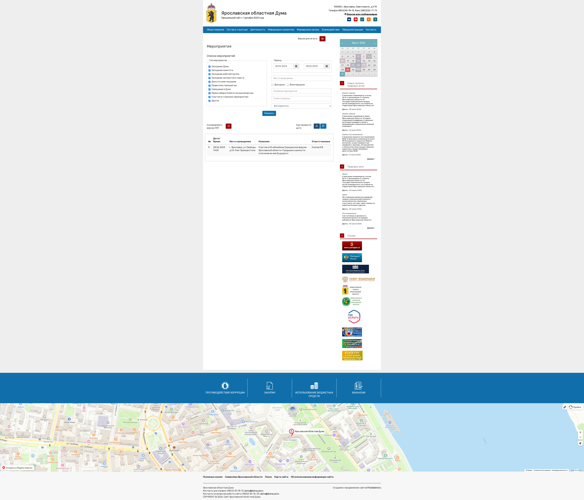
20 (358, 65)
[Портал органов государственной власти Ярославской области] (358, 245)
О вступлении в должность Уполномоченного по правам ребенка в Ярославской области (356, 218)
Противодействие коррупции (225, 392)
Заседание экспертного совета (228, 78)
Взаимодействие (331, 29)
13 (358, 61)
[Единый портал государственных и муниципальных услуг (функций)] (358, 317)
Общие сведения (215, 29)
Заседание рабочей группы (225, 74)
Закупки (269, 392)
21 (364, 65)
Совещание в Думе (221, 89)
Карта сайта (281, 477)
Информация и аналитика (281, 29)
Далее (370, 159)
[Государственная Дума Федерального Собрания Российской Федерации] (358, 269)
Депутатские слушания (224, 81)
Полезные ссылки (212, 477)
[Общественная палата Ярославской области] (358, 290)
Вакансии (358, 392)
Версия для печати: (308, 38)
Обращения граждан (352, 29)
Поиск (268, 477)
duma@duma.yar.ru (253, 491)
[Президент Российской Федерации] (358, 257)
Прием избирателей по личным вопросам (232, 93)
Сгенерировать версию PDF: (214, 126)
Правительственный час (224, 85)
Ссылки (351, 235)
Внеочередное (297, 84)
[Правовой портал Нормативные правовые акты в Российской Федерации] (358, 343)
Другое (215, 100)
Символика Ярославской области (243, 477)
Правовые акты (356, 166)
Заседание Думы (220, 66)
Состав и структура (237, 29)
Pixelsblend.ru (374, 487)
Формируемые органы (308, 29)
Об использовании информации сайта (312, 477)
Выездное (280, 84)
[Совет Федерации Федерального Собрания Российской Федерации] (358, 279)
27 (358, 70)
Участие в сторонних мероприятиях (230, 97)
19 (353, 65)
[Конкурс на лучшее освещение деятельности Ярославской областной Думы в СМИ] (358, 355)
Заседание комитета (222, 70)
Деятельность (257, 29)
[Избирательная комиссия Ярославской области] (358, 301)
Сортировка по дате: (303, 126)
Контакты (371, 29)
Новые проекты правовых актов (356, 84)
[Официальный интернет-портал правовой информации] (358, 332)
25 (348, 70)
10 (342, 61)
